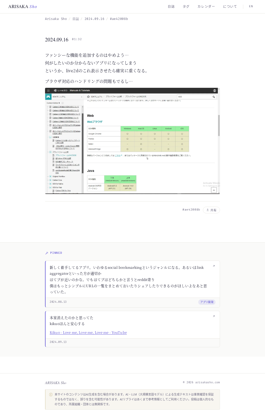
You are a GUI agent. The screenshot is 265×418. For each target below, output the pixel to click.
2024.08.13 (58, 302)
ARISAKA (22, 6)
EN (251, 6)
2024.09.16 (95, 19)
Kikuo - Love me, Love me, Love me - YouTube (88, 332)
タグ (186, 6)
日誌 (171, 6)
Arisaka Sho (56, 19)
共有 (213, 210)
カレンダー (206, 6)
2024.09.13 (58, 342)
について (230, 6)
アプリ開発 (207, 302)
